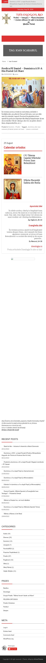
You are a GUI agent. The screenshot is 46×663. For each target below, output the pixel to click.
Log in (5, 625)
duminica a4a (32, 125)
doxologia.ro (36, 244)
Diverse (5, 535)
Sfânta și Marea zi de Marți (13, 511)
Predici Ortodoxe (9, 601)
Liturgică (6, 542)
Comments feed (8, 633)
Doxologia (6, 589)
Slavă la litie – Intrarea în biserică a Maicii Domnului (21, 444)
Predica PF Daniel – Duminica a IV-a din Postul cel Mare (22, 67)
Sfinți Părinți (7, 565)
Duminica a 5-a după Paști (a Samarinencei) (19, 469)
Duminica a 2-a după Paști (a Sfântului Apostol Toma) (22, 505)
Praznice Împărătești (10, 550)
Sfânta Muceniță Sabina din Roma (32, 179)
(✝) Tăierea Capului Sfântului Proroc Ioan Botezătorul (32, 157)
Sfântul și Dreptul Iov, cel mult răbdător (17, 498)
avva (16, 72)
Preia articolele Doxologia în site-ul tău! (24, 247)
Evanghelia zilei (35, 223)
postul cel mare (19, 127)
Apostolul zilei (36, 204)
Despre (5, 608)
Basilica (5, 586)
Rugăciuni (6, 557)
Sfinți (5, 561)
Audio (5, 531)
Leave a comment (32, 127)
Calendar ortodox (14, 145)
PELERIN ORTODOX (10, 597)
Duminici (11, 125)
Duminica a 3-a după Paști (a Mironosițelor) (18, 475)
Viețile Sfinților (8, 569)
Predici (18, 125)
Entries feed (7, 629)
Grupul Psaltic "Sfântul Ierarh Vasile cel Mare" (18, 593)
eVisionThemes (38, 657)
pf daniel (10, 127)
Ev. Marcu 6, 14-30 (35, 239)
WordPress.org (8, 636)
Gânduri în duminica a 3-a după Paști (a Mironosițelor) (22, 482)
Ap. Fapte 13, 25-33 (35, 218)
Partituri (6, 604)
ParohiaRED (7, 546)
